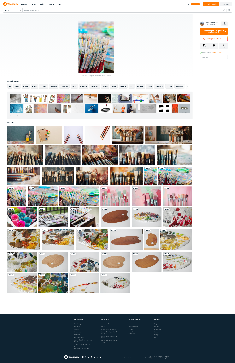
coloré (34, 86)
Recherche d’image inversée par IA (83, 340)
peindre (105, 86)
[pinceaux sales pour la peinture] (150, 176)
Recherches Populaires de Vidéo (109, 341)
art (10, 86)
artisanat (43, 86)
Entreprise (77, 332)
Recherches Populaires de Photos (109, 337)
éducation (83, 86)
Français (156, 335)
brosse (17, 86)
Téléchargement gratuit (214, 31)
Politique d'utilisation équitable (160, 358)
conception (64, 86)
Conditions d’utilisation (128, 358)
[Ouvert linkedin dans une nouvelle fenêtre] (88, 357)
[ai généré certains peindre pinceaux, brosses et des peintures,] (115, 196)
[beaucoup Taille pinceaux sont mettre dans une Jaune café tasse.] (20, 135)
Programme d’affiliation (108, 329)
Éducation (77, 335)
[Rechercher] (224, 10)
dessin (74, 86)
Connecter (226, 4)
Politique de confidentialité (143, 358)
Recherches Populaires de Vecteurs (109, 332)
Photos (33, 4)
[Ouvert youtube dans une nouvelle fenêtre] (100, 357)
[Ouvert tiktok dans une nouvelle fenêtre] (94, 357)
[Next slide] (190, 86)
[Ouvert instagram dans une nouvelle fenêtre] (85, 357)
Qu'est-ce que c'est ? (216, 53)
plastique (123, 86)
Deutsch (156, 332)
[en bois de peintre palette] (115, 217)
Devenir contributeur (132, 332)
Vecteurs (24, 4)
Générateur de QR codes (82, 348)
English (156, 324)
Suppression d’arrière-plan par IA (82, 345)
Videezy (76, 329)
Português (157, 329)
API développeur (79, 337)
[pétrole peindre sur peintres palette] (146, 217)
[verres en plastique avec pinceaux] (22, 217)
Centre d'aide (133, 324)
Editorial (51, 4)
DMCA (103, 326)
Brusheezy (77, 324)
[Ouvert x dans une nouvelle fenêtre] (97, 357)
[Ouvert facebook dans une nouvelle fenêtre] (82, 357)
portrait (169, 86)
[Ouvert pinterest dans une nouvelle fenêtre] (91, 357)
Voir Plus (184, 108)
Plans (188, 4)
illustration (159, 86)
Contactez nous (133, 326)
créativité (54, 86)
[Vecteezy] (10, 4)
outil (131, 86)
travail (149, 86)
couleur (25, 86)
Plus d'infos (204, 57)
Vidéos (42, 4)
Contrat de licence (107, 324)
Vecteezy (77, 326)
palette (114, 86)
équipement (95, 86)
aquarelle (140, 86)
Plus (59, 4)
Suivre (224, 24)
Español (156, 326)
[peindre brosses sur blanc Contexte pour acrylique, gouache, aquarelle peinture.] (73, 135)
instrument (179, 86)
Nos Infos (131, 329)
